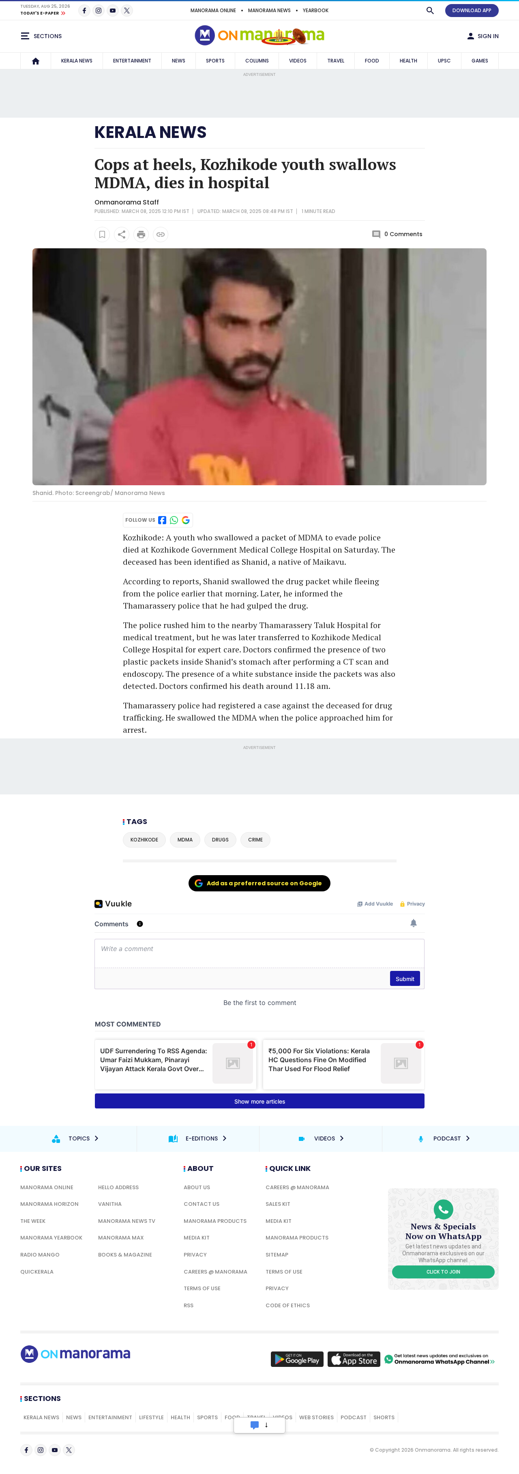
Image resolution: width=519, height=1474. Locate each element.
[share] (121, 234)
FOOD (372, 60)
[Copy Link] (160, 234)
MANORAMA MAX (121, 1238)
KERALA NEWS (76, 60)
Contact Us (201, 1204)
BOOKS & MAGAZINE (125, 1255)
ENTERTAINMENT (132, 60)
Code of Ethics (288, 1305)
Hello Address (118, 1187)
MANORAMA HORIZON (49, 1204)
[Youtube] (113, 10)
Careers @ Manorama (215, 1272)
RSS (188, 1305)
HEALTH (408, 60)
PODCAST (354, 1417)
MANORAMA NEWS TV (126, 1221)
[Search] (430, 10)
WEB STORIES (316, 1417)
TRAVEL (335, 60)
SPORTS (215, 60)
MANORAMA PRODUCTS (215, 1221)
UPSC (444, 60)
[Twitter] (127, 10)
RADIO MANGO (40, 1255)
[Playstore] (297, 1359)
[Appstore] (354, 1359)
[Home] (35, 61)
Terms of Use (202, 1288)
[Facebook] (84, 10)
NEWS (178, 60)
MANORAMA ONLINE (213, 10)
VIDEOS (298, 60)
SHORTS (384, 1417)
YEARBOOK (315, 10)
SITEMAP (277, 1255)
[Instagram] (98, 10)
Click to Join (443, 1272)
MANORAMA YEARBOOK (51, 1238)
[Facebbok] (26, 1450)
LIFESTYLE (151, 1417)
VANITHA (110, 1204)
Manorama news (269, 10)
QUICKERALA (37, 1272)
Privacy (195, 1255)
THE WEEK (32, 1221)
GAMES (480, 60)
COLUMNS (257, 60)
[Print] (141, 234)
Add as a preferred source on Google (264, 883)
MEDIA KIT (197, 1238)
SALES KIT (278, 1204)
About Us (197, 1187)
